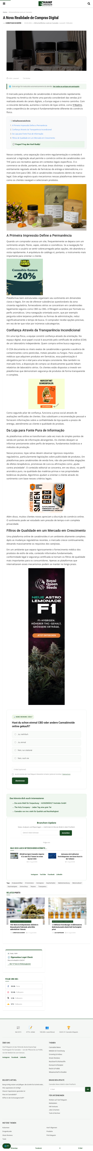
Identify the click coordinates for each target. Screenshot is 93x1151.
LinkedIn (59, 874)
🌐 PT (6, 1146)
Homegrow (40, 883)
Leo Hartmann (59, 932)
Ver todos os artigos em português (66, 86)
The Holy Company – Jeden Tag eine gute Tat (32, 807)
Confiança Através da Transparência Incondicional (32, 130)
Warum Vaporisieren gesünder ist (13, 1091)
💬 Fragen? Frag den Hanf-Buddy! (26, 144)
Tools (4, 1139)
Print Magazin (51, 1135)
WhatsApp (14, 1148)
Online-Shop (24, 886)
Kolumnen (5, 1128)
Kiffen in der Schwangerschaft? (13, 1098)
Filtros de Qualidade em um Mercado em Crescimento (33, 138)
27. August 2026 (31, 932)
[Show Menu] (4, 3)
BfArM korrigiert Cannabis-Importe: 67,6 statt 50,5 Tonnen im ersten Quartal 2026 (32, 856)
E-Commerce (29, 883)
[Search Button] (89, 3)
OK (88, 1089)
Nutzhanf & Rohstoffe (57, 1061)
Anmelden (66, 833)
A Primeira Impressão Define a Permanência (29, 125)
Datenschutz (66, 774)
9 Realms (77, 104)
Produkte (49, 1131)
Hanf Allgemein (51, 1128)
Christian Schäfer (13, 23)
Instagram (34, 874)
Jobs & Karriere (54, 1110)
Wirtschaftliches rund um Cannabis (20, 12)
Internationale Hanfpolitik (21, 921)
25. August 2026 (71, 932)
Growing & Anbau (55, 1054)
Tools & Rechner (54, 1113)
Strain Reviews (54, 1058)
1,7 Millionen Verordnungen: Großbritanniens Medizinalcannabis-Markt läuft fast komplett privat (67, 927)
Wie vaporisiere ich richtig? (11, 1088)
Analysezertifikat (17, 883)
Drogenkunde (7, 1131)
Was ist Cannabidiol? (9, 1094)
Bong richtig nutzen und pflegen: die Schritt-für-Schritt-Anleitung (23, 1084)
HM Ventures (53, 1106)
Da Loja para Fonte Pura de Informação (27, 134)
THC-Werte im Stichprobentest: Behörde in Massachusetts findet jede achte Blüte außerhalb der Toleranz (24, 927)
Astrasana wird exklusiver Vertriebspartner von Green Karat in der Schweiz (70, 856)
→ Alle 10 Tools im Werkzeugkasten (19, 964)
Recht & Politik (54, 1069)
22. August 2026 (32, 861)
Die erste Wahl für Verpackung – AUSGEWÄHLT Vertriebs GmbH (40, 803)
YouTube (43, 874)
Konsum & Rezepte (56, 1065)
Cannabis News (55, 1047)
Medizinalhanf (76, 883)
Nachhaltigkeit (12, 886)
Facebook (51, 874)
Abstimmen (20, 781)
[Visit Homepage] (45, 3)
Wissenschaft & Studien (58, 1072)
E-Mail (80, 1148)
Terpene (33, 886)
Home (5, 12)
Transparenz (42, 886)
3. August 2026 (70, 861)
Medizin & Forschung (57, 1051)
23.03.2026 (28, 23)
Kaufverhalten (50, 883)
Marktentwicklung (64, 883)
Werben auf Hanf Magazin (58, 1100)
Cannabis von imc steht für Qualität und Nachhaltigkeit (36, 811)
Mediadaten (53, 1103)
